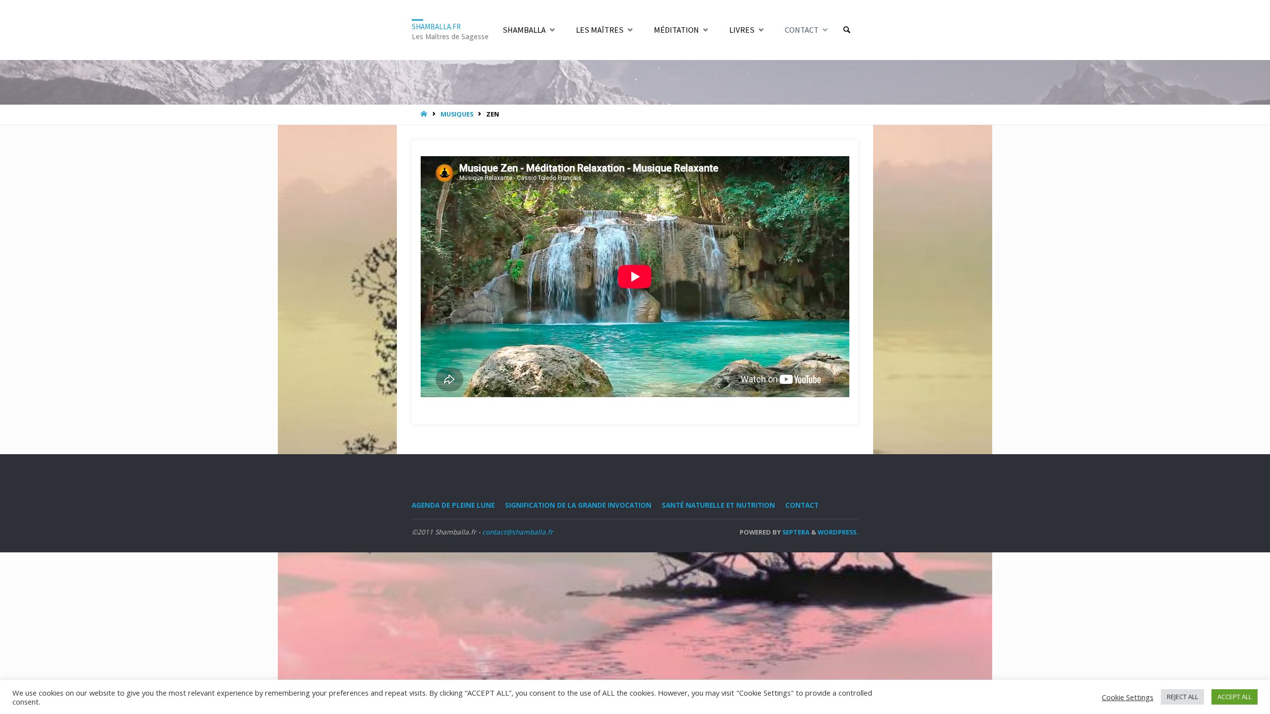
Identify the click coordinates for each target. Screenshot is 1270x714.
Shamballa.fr (436, 26)
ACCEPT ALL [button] (1234, 696)
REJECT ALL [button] (1182, 696)
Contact (802, 505)
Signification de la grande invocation (578, 505)
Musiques (457, 114)
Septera (795, 532)
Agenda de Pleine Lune (453, 505)
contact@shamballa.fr (517, 532)
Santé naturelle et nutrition (718, 505)
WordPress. (838, 532)
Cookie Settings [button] (1127, 697)
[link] (846, 30)
